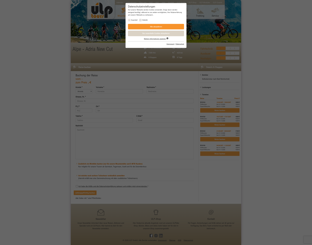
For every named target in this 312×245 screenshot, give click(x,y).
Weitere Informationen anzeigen (155, 39)
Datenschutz (180, 44)
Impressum (170, 44)
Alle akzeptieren (156, 26)
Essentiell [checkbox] (134, 20)
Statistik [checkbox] (145, 20)
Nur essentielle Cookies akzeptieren (156, 33)
